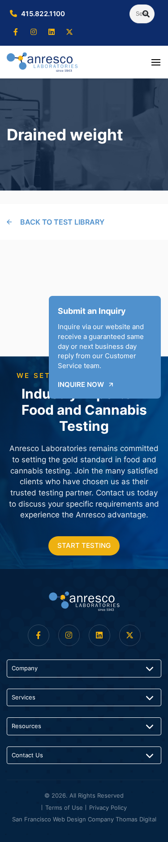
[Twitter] (69, 32)
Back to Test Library (62, 221)
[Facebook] (16, 32)
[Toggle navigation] (156, 62)
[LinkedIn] (51, 32)
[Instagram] (34, 32)
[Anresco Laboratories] (84, 601)
